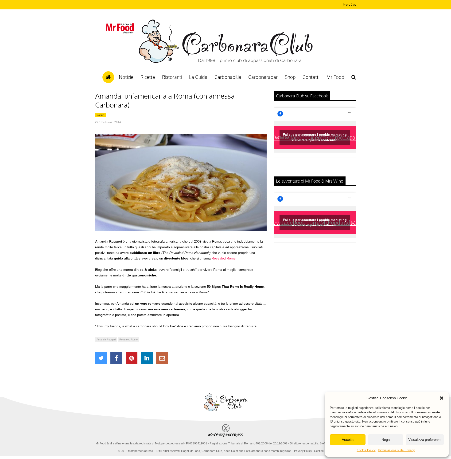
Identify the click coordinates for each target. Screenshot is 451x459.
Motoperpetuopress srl (169, 443)
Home (108, 77)
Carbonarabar (263, 77)
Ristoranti (172, 77)
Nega (385, 440)
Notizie (126, 77)
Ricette (147, 77)
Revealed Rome (224, 258)
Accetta (348, 440)
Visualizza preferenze (424, 440)
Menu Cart (349, 4)
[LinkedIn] (147, 358)
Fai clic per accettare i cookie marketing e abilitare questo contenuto (315, 137)
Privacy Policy (303, 451)
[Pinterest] (131, 358)
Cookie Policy (366, 450)
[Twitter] (101, 358)
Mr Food (335, 77)
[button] (441, 398)
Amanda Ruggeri (106, 339)
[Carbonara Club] (225, 62)
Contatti (311, 77)
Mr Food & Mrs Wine (108, 443)
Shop (290, 77)
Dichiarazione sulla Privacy (396, 450)
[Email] (162, 358)
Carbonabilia (227, 77)
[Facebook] (116, 358)
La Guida (198, 77)
